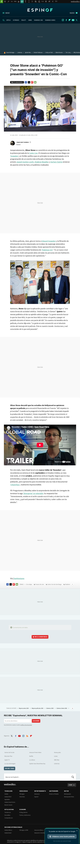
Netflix (31, 756)
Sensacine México (39, 830)
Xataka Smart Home (9, 802)
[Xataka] (1, 1)
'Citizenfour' (15, 484)
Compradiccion (8, 818)
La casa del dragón (9, 763)
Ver (41, 637)
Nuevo (72, 13)
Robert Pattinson (38, 52)
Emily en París (49, 52)
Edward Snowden (49, 241)
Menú (7, 13)
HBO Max (56, 760)
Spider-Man (28, 52)
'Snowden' (14, 156)
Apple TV (7, 760)
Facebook (66, 20)
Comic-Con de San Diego (54, 584)
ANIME (30, 20)
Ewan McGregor (10, 52)
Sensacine (37, 794)
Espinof (40, 10)
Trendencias (7, 812)
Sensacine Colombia (39, 833)
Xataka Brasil (7, 833)
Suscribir (36, 721)
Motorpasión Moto (69, 797)
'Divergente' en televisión (33, 493)
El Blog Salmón (23, 812)
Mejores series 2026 (24, 708)
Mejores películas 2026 (38, 708)
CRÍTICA (8, 20)
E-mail (35, 82)
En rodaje (29, 584)
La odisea (32, 760)
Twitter (76, 20)
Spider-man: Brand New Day (37, 763)
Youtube (73, 20)
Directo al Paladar (54, 794)
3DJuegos (21, 794)
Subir (70, 785)
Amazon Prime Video (35, 752)
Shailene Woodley (42, 162)
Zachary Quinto (56, 162)
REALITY (23, 20)
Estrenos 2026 (50, 708)
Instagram (63, 20)
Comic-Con (33, 153)
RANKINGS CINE (38, 20)
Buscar (73, 777)
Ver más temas (9, 768)
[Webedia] (10, 784)
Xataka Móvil (7, 797)
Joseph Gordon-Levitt (25, 162)
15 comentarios (18, 82)
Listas (56, 756)
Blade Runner (59, 52)
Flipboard (69, 20)
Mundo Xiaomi (8, 805)
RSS (27, 735)
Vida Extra (22, 797)
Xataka (6, 794)
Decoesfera (7, 815)
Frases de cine (39, 584)
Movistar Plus (8, 756)
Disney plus (57, 752)
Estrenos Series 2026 (62, 708)
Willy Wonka (76, 52)
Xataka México (8, 830)
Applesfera (7, 799)
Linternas (19, 52)
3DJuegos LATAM (23, 830)
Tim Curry (68, 52)
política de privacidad (26, 725)
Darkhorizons (19, 578)
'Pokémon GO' (47, 250)
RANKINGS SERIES (50, 20)
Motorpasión (67, 794)
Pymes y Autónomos (24, 815)
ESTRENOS (16, 20)
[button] (23, 142)
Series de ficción (9, 752)
